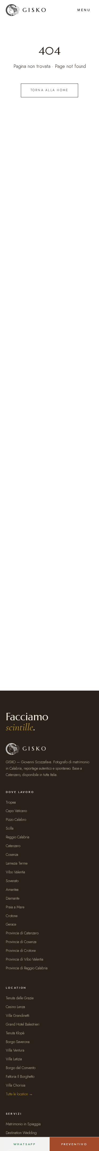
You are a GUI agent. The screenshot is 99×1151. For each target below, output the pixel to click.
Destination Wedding (21, 1132)
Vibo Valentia (15, 872)
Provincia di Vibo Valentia (24, 959)
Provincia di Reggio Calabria (27, 968)
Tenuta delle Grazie (20, 998)
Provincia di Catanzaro (22, 933)
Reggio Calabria (17, 837)
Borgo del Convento (20, 1067)
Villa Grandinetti (17, 1015)
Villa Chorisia (15, 1085)
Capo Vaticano (16, 810)
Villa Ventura (15, 1050)
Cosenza (12, 854)
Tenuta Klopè (15, 1033)
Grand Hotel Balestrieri (22, 1024)
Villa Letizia (14, 1059)
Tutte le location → (19, 1094)
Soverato (12, 880)
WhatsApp (24, 1144)
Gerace (11, 924)
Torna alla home (49, 90)
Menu (84, 10)
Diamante (12, 898)
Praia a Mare (15, 907)
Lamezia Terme (16, 863)
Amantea (12, 889)
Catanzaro (13, 845)
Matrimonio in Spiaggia (23, 1124)
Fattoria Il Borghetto (20, 1076)
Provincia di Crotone (21, 950)
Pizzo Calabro (16, 819)
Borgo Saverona (18, 1041)
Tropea (11, 802)
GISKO (35, 10)
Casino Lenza (15, 1006)
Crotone (11, 915)
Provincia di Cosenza (21, 941)
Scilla (9, 828)
